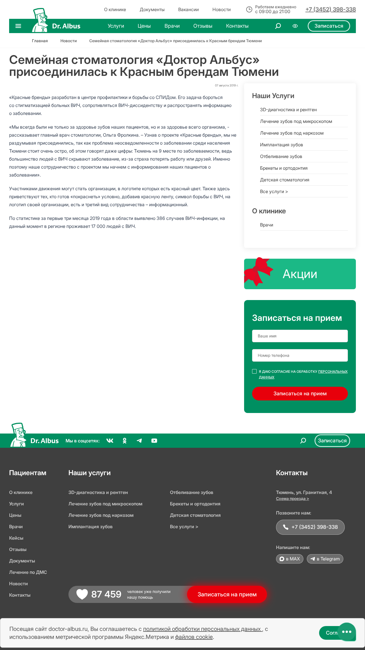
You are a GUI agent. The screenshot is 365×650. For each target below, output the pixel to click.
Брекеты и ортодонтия (284, 168)
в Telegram (328, 559)
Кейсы (16, 538)
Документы (22, 561)
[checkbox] (254, 371)
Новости (18, 583)
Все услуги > (274, 191)
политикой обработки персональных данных (202, 628)
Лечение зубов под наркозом (292, 133)
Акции (300, 273)
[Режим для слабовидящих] (295, 26)
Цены (15, 515)
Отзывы (18, 549)
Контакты (20, 595)
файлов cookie (194, 636)
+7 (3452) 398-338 (330, 9)
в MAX (293, 559)
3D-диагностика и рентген (288, 109)
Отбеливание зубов (281, 156)
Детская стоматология (284, 180)
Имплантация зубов (281, 144)
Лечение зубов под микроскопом (296, 121)
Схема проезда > (292, 498)
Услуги (16, 504)
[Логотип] (55, 26)
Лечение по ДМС (28, 572)
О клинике (21, 492)
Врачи (266, 225)
